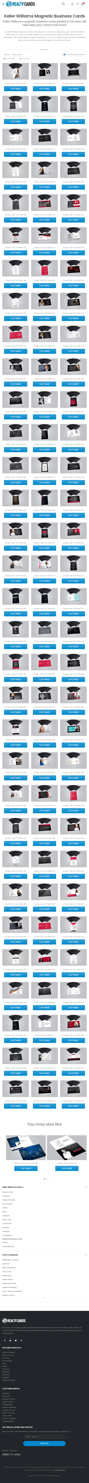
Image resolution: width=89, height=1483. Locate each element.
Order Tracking (7, 1402)
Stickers (5, 1242)
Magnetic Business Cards (12, 1239)
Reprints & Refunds (9, 1407)
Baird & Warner (7, 1279)
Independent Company (10, 1260)
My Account (6, 1396)
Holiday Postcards (8, 1200)
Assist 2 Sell (6, 1271)
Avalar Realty (7, 1275)
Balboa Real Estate (9, 1283)
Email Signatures (8, 1246)
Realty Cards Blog (8, 1413)
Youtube (15, 1340)
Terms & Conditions (9, 1418)
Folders (5, 1208)
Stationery (6, 1375)
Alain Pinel (5, 1264)
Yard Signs (6, 1231)
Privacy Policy (7, 1416)
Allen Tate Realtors (9, 1268)
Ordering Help (7, 1404)
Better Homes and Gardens (12, 1291)
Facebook (5, 1340)
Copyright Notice (8, 1421)
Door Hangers (7, 1204)
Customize (15, 88)
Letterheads (6, 1223)
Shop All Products (8, 1352)
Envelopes (6, 1227)
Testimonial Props (8, 1380)
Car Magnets (7, 1235)
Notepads (6, 1216)
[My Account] (72, 4)
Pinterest (10, 1340)
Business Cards (7, 1192)
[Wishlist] (77, 4)
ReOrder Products (8, 1399)
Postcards (6, 1196)
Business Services (8, 1295)
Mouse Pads (6, 1219)
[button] (4, 4)
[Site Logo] (20, 4)
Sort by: (7, 54)
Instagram (21, 1340)
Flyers (4, 1212)
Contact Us (6, 1393)
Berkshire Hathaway (9, 1287)
